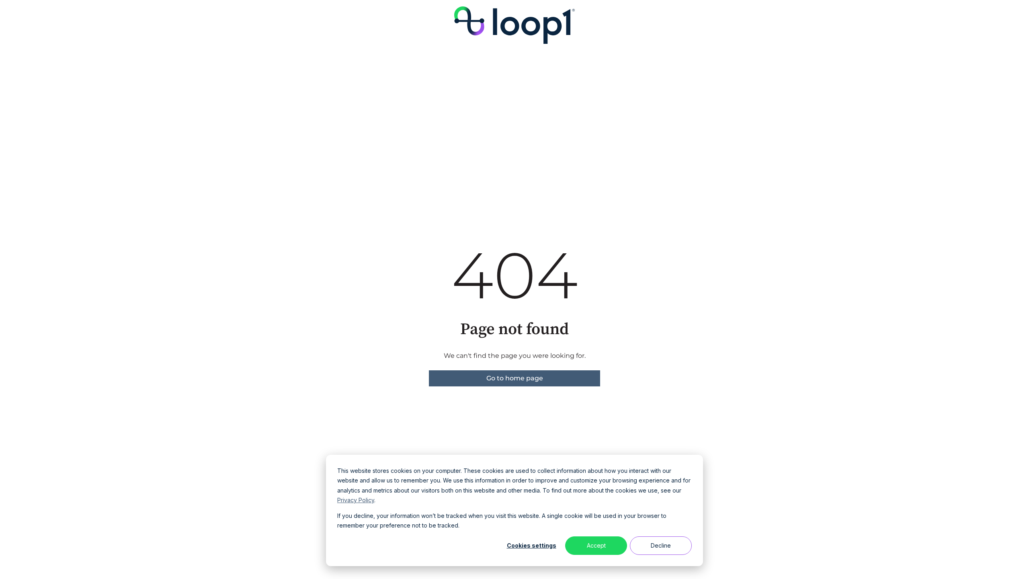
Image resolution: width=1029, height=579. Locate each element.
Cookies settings (531, 545)
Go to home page (514, 378)
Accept (596, 545)
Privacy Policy (355, 500)
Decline (661, 545)
